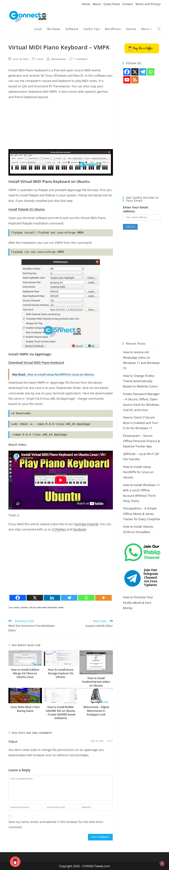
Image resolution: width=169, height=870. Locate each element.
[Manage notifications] (162, 863)
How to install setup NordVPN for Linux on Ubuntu (138, 472)
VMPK (60, 607)
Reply (110, 741)
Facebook (79, 529)
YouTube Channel (86, 524)
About (97, 4)
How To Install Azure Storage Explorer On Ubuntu (60, 673)
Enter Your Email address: (135, 209)
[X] (35, 598)
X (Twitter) (59, 529)
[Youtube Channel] (127, 79)
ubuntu (24, 607)
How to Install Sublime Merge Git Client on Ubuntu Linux (25, 673)
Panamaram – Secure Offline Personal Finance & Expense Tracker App (141, 441)
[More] (103, 598)
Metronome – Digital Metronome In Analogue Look (96, 710)
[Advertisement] (60, 126)
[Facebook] (17, 598)
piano (17, 607)
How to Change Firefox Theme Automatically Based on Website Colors (140, 381)
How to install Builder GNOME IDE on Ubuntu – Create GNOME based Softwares (60, 712)
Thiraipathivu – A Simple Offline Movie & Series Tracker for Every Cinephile (141, 513)
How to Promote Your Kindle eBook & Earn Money (138, 602)
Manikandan (58, 59)
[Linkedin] (52, 598)
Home (86, 4)
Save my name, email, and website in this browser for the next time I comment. (55, 824)
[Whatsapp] (86, 598)
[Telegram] (69, 598)
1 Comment (80, 59)
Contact (127, 4)
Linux (40, 59)
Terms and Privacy (148, 4)
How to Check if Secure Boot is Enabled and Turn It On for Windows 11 (140, 422)
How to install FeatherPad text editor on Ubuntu (96, 681)
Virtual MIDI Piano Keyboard (43, 607)
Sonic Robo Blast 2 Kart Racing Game (25, 708)
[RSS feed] (134, 79)
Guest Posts (111, 4)
